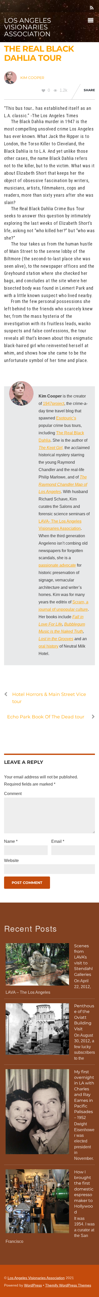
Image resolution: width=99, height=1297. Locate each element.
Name (11, 841)
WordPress (33, 1285)
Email (57, 841)
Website (11, 860)
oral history (48, 646)
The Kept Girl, (51, 448)
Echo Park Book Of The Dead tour (45, 716)
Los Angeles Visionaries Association (36, 1278)
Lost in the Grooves (56, 639)
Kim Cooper (32, 78)
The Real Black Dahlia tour (39, 53)
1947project (53, 403)
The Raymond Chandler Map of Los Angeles (63, 484)
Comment (13, 793)
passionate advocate (57, 565)
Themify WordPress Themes (68, 1285)
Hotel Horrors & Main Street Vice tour (49, 698)
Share (89, 90)
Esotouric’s (66, 418)
